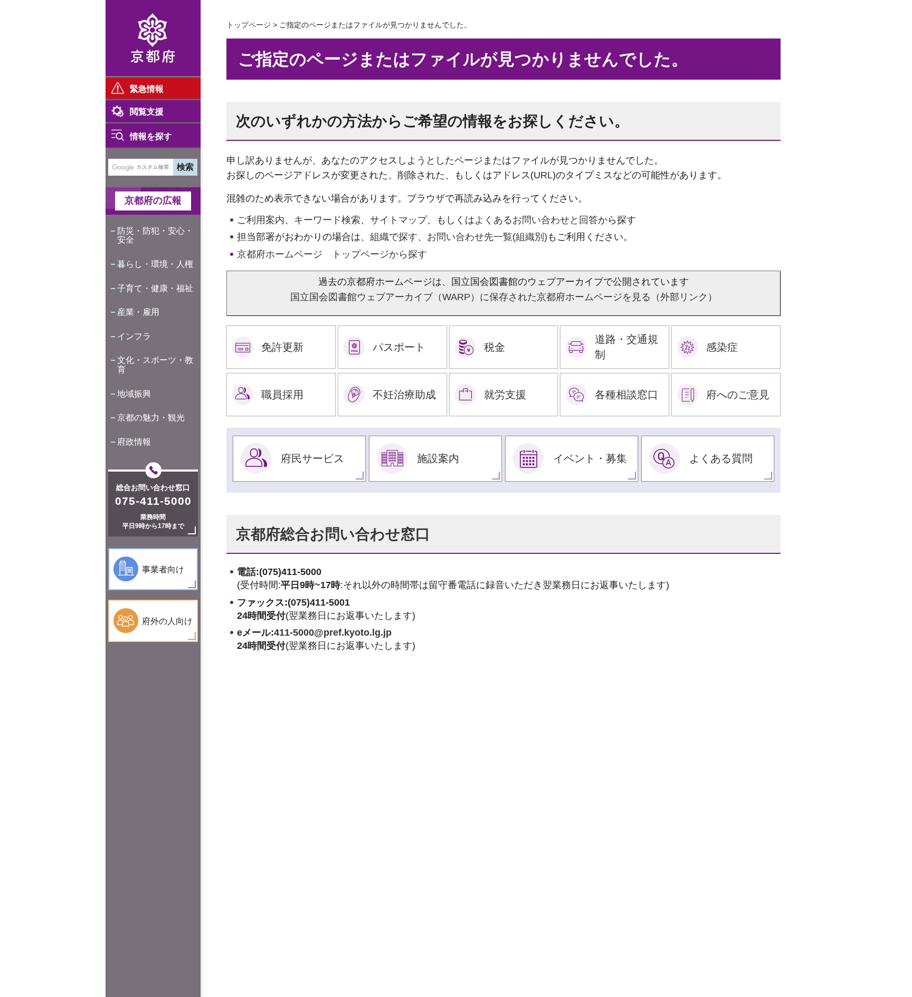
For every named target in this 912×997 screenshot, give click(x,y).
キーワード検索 (327, 220)
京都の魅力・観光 (151, 417)
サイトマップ (398, 220)
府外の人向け (167, 621)
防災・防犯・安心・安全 (155, 235)
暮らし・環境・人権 (155, 264)
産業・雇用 (138, 312)
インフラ (134, 336)
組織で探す (393, 237)
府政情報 (134, 441)
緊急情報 (147, 88)
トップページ (248, 25)
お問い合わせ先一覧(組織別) (487, 237)
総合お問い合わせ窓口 (153, 487)
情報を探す (151, 136)
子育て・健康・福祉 (155, 288)
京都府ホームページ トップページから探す (332, 254)
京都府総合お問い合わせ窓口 (333, 534)
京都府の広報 (153, 200)
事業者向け (163, 569)
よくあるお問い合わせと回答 (536, 220)
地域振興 (134, 393)
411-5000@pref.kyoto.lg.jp (333, 632)
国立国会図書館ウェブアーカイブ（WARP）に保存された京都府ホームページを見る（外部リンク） (503, 297)
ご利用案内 (260, 220)
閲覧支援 (147, 111)
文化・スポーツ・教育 (155, 365)
